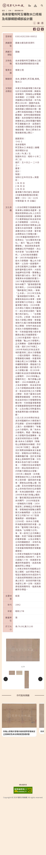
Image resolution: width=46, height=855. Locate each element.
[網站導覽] (35, 5)
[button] (42, 5)
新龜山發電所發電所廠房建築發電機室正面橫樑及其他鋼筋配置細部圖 (19, 733)
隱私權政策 (23, 785)
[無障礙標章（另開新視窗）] (23, 789)
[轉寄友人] (38, 23)
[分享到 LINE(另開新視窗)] (38, 29)
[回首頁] (13, 5)
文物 (9, 10)
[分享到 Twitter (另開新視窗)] (42, 29)
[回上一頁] (34, 23)
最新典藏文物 (19, 10)
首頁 (3, 10)
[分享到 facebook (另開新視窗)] (34, 29)
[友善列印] (42, 23)
